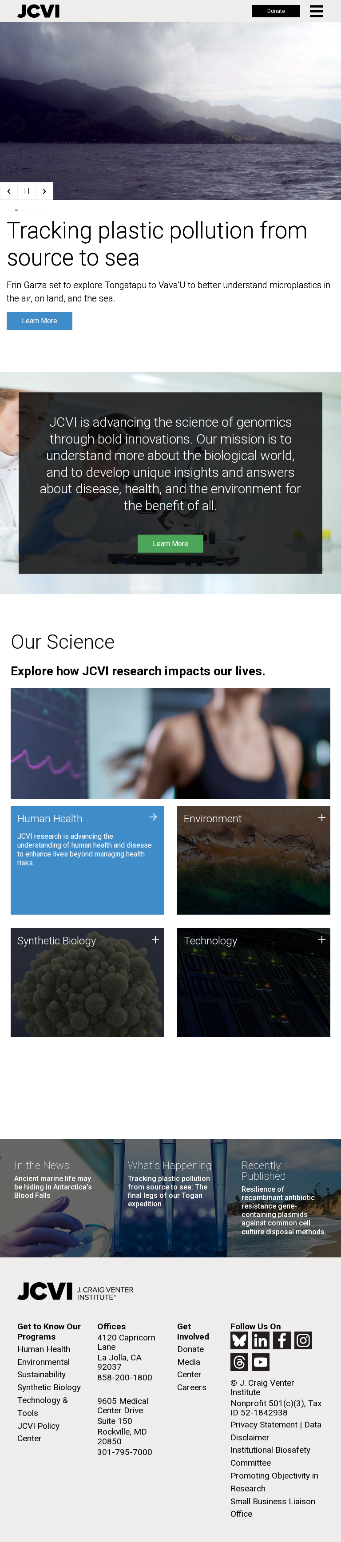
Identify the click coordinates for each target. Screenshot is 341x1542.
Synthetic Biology (49, 1387)
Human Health (43, 1349)
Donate (276, 11)
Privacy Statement (263, 1424)
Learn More (39, 321)
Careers (191, 1387)
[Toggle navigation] (317, 11)
